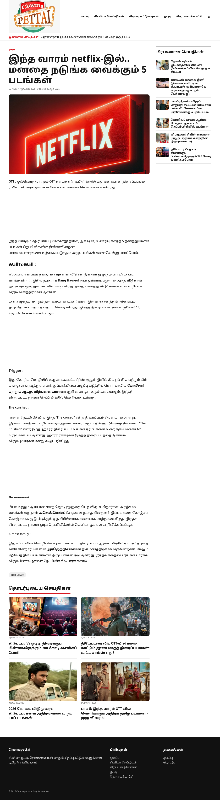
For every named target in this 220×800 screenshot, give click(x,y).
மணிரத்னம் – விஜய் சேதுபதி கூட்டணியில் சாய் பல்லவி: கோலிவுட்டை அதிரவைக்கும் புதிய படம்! (191, 107)
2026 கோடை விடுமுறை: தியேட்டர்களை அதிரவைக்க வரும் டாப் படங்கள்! (40, 713)
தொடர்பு (169, 762)
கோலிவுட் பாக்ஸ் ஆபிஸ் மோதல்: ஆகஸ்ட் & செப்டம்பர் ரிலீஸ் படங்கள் (189, 123)
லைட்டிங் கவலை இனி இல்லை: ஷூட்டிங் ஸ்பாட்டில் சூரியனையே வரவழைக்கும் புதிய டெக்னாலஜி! (188, 86)
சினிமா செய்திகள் (109, 16)
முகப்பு (84, 16)
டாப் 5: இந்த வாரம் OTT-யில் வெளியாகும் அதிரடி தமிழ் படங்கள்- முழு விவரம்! (114, 713)
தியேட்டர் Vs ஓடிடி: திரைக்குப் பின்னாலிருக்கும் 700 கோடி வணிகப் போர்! (43, 648)
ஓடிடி (168, 16)
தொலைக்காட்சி (189, 16)
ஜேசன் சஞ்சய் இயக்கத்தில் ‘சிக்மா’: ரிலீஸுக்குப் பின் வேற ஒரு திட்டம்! (85, 36)
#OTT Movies (17, 574)
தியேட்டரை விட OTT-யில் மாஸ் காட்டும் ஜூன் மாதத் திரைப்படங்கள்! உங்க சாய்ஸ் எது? (115, 648)
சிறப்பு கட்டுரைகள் (144, 16)
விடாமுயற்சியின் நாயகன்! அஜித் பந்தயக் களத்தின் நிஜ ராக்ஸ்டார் (190, 138)
